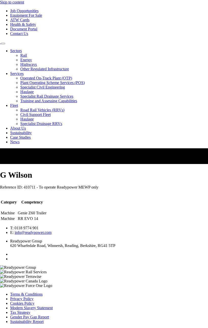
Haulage (27, 92)
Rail (23, 55)
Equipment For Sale (26, 15)
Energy (26, 60)
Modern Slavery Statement (31, 308)
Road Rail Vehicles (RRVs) (42, 110)
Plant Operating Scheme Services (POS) (52, 82)
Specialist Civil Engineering (42, 87)
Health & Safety (23, 24)
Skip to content (12, 2)
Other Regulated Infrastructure (44, 69)
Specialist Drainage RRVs (41, 123)
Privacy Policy (21, 299)
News (15, 142)
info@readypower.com (33, 232)
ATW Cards (19, 20)
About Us (18, 128)
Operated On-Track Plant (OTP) (46, 78)
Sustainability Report (27, 321)
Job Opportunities (24, 11)
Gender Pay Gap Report (29, 317)
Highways (28, 64)
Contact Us (19, 33)
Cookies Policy (22, 303)
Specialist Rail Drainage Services (46, 96)
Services (17, 73)
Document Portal (23, 29)
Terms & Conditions (26, 294)
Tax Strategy (20, 312)
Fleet (14, 105)
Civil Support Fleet (35, 114)
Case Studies (20, 137)
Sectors (16, 51)
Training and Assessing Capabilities (48, 101)
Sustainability (21, 133)
